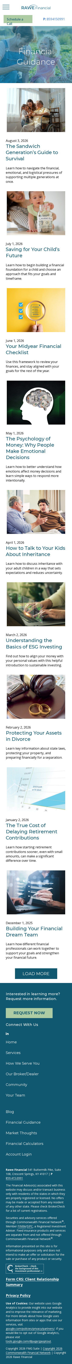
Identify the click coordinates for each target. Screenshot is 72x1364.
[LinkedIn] (7, 1033)
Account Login (19, 1154)
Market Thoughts (21, 1133)
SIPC (30, 1226)
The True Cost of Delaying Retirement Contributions (31, 831)
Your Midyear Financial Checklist (33, 349)
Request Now (29, 1013)
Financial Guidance (23, 1122)
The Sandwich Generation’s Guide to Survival (32, 152)
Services (13, 1053)
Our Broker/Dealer (22, 1074)
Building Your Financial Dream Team (34, 932)
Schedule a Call (15, 20)
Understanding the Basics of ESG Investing (34, 643)
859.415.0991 (14, 1178)
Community (16, 1084)
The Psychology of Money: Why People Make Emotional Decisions (30, 448)
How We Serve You (23, 1063)
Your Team (15, 1095)
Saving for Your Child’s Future (33, 252)
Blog (10, 1112)
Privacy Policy (18, 1295)
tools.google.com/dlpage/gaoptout (28, 1341)
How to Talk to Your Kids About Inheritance (35, 551)
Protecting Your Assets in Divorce (34, 736)
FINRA (22, 1226)
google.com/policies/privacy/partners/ (30, 1328)
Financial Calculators (24, 1143)
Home (11, 1042)
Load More (36, 973)
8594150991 (54, 19)
